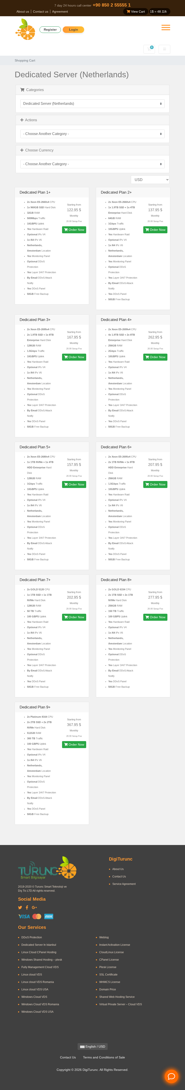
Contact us (40, 11)
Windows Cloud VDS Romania (40, 1004)
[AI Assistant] (171, 1076)
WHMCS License (109, 982)
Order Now (76, 229)
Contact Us (119, 876)
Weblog (104, 937)
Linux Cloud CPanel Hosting (38, 952)
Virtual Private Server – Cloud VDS (120, 1004)
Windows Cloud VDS (34, 996)
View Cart (137, 11)
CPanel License (109, 959)
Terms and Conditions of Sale (104, 1057)
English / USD (95, 1046)
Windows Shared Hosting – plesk (41, 959)
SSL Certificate (108, 974)
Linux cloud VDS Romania (37, 982)
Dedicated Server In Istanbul (38, 944)
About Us (118, 869)
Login (73, 29)
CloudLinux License (111, 952)
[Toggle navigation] (165, 27)
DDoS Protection (31, 937)
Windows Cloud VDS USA (37, 1011)
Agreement (60, 11)
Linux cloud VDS (31, 974)
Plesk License (107, 967)
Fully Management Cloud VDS (40, 967)
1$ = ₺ (158, 11)
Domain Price (107, 989)
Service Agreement (124, 884)
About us (22, 11)
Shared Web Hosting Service (117, 996)
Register (50, 29)
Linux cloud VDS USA (34, 989)
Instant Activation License (114, 944)
